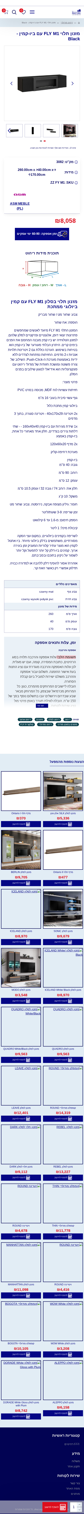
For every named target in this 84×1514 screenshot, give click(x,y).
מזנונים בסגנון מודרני (67, 724)
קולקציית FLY (26, 724)
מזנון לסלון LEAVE (21, 1108)
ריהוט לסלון (54, 719)
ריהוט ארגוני (25, 719)
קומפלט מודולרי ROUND (63, 1108)
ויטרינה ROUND (21, 1225)
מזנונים (39, 719)
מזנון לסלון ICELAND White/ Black (63, 990)
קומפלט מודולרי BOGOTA (21, 1343)
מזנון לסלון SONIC (63, 931)
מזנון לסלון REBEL (63, 1166)
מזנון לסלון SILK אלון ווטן (63, 813)
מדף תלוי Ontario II (63, 872)
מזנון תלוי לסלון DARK (21, 1166)
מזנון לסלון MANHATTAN (21, 1284)
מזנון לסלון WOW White (63, 1343)
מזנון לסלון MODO (21, 990)
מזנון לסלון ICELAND (21, 931)
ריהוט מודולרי (67, 22)
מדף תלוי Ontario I (21, 813)
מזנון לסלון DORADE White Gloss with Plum (21, 1404)
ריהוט (67, 719)
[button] (72, 83)
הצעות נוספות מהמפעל (67, 761)
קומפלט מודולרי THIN (63, 1225)
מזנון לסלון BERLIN (21, 872)
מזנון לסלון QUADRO (63, 1049)
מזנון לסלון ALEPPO (63, 1402)
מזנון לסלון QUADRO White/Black (21, 1049)
